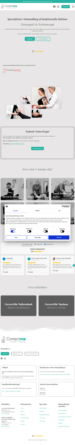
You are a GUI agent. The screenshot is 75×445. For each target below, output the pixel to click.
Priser (22, 411)
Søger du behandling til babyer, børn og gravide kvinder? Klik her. (37, 1)
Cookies (22, 421)
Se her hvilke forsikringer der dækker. (11, 391)
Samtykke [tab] (15, 210)
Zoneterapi (42, 418)
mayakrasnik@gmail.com (17, 144)
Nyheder (22, 414)
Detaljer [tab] (38, 210)
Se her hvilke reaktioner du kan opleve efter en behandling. (55, 374)
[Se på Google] (4, 258)
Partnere (22, 424)
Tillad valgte (37, 237)
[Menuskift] (73, 6)
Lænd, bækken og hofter (64, 416)
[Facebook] (54, 6)
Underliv (60, 423)
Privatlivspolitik (24, 418)
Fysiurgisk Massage (44, 414)
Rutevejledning (5, 413)
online (12, 376)
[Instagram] (58, 6)
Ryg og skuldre (62, 413)
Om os (22, 408)
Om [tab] (59, 210)
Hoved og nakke (62, 410)
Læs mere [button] (5, 269)
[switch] (29, 231)
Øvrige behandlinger (63, 426)
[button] (1, 265)
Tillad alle (59, 237)
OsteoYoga (42, 421)
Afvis (16, 237)
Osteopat (41, 411)
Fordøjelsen (61, 420)
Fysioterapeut (43, 408)
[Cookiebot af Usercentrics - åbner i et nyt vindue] (63, 206)
